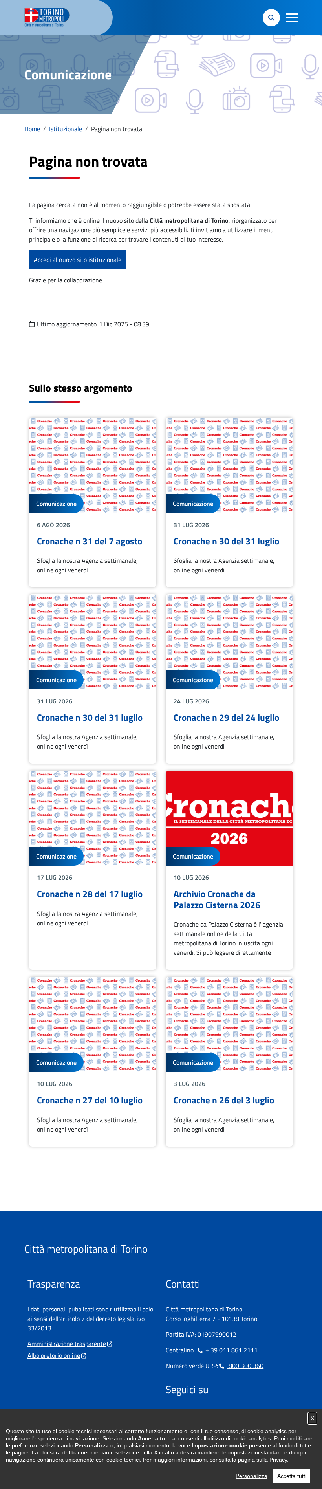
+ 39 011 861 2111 (231, 1350)
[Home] (50, 17)
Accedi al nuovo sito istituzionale (77, 259)
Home (32, 129)
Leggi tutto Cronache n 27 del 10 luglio (92, 1061)
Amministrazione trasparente (66, 1343)
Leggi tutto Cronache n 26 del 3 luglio (229, 1061)
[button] (292, 17)
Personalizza (251, 1476)
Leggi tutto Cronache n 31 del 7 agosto (92, 502)
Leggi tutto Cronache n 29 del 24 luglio (229, 679)
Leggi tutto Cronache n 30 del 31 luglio (229, 502)
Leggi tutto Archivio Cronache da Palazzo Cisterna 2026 (229, 870)
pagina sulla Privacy (262, 1459)
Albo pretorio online (53, 1355)
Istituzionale (65, 129)
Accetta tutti (291, 1476)
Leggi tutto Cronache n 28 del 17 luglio (92, 870)
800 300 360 (245, 1365)
